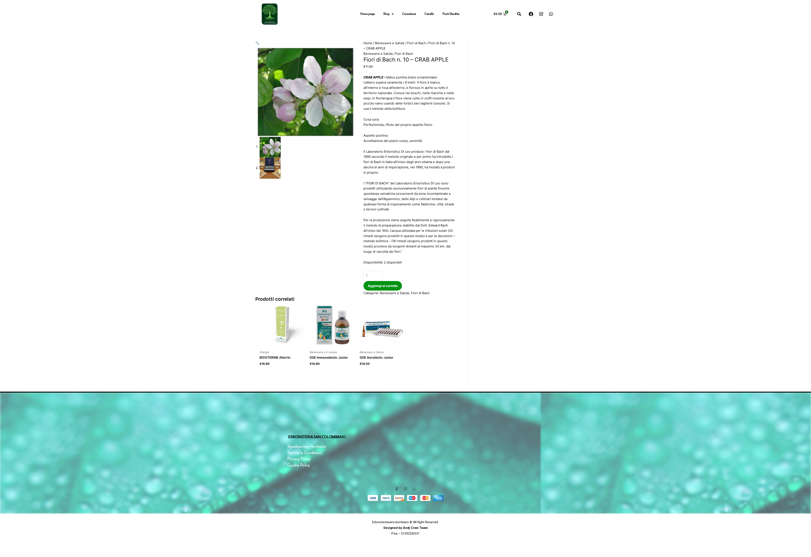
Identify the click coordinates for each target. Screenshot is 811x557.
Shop (386, 13)
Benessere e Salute (389, 43)
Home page (367, 13)
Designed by (393, 528)
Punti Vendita (450, 13)
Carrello (429, 13)
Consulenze (409, 13)
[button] (519, 14)
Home (367, 43)
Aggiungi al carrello (383, 286)
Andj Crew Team (415, 528)
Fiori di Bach (416, 43)
